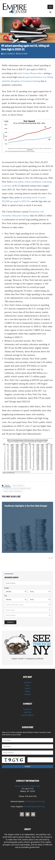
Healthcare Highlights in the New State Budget (25, 505)
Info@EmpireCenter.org (35, 801)
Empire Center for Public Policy (27, 786)
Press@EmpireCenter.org (34, 806)
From (6, 588)
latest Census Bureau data (29, 73)
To (5, 596)
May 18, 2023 (22, 54)
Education (18, 486)
